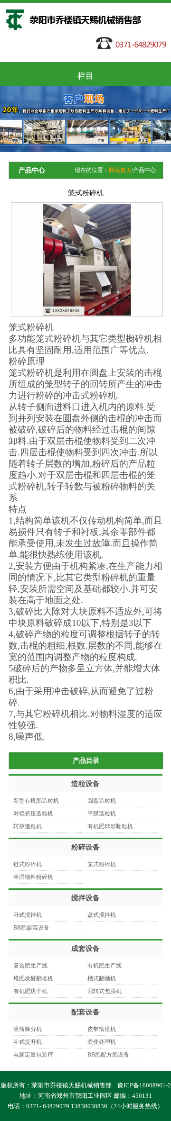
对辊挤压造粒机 (33, 813)
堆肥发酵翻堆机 (33, 978)
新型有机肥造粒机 (36, 800)
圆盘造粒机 (101, 800)
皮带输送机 (101, 1029)
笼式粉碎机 (101, 864)
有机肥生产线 (104, 965)
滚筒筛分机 (27, 1029)
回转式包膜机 (104, 991)
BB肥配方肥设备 (108, 1054)
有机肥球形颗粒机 (110, 826)
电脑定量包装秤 (33, 1054)
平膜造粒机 (101, 813)
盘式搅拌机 (101, 915)
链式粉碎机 (27, 864)
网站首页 (120, 170)
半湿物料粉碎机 (33, 877)
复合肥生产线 (30, 965)
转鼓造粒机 (27, 826)
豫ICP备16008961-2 (144, 1085)
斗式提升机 (27, 1042)
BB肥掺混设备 (31, 927)
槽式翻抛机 (101, 978)
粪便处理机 (101, 1042)
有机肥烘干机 (30, 991)
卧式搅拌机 (27, 915)
